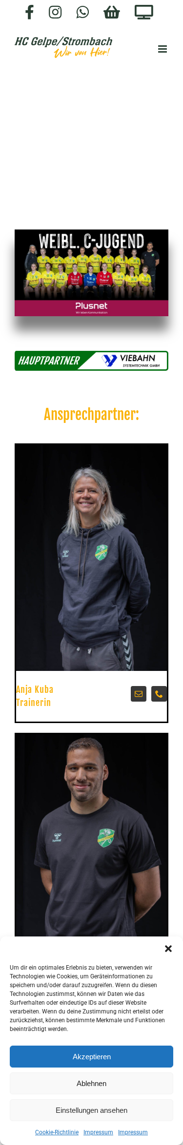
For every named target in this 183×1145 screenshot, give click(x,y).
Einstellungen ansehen (91, 1110)
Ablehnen (91, 1083)
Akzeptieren (92, 1056)
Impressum (98, 1132)
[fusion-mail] (138, 694)
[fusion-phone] (159, 694)
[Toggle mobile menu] (163, 49)
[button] (168, 949)
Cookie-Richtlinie (57, 1132)
